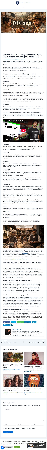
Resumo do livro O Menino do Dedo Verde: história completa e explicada (12, 366)
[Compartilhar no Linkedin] (27, 322)
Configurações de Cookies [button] (7, 447)
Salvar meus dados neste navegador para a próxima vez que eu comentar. (20, 428)
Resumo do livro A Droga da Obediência (17, 258)
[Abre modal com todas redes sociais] (12, 325)
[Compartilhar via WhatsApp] (20, 322)
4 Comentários (6, 369)
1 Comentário (5, 392)
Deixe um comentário (21, 59)
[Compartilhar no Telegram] (6, 325)
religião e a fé (25, 253)
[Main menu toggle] (23, 7)
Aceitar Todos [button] (16, 447)
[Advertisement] (23, 44)
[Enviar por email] (34, 322)
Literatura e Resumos (14, 369)
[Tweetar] (13, 322)
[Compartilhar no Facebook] (6, 322)
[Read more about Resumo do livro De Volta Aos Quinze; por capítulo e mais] (13, 380)
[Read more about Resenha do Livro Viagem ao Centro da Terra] (34, 380)
